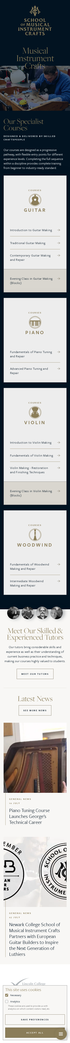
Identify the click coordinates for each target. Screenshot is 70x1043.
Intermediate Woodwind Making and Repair (27, 583)
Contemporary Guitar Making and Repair (30, 257)
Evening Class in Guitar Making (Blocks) (31, 280)
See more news (35, 710)
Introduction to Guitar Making (31, 230)
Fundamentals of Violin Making (31, 455)
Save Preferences (35, 1019)
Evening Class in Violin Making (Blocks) (31, 493)
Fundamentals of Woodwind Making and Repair (29, 566)
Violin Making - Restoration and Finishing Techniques (29, 470)
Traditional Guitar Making (27, 243)
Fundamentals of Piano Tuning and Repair (31, 354)
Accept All (35, 1032)
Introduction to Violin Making (31, 442)
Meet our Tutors (35, 673)
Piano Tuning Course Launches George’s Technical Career (29, 816)
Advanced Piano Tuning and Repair (29, 370)
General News (20, 799)
